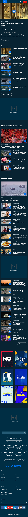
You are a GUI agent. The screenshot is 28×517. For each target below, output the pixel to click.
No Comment (4, 144)
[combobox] (14, 433)
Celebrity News (21, 452)
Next (16, 480)
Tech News (15, 226)
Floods (21, 459)
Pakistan (15, 328)
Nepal (14, 288)
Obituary (18, 455)
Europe (2, 474)
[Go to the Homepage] (5, 1)
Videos (16, 486)
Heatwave (9, 455)
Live (25, 1)
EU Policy (17, 477)
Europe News (16, 203)
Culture (3, 486)
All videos (21, 343)
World (16, 474)
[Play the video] (14, 11)
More (2, 502)
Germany (10, 448)
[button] (6, 94)
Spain (16, 445)
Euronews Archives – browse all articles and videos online (6, 493)
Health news (16, 297)
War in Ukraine (7, 445)
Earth (2, 480)
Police (23, 445)
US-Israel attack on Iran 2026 (14, 441)
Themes (3, 470)
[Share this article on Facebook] (2, 29)
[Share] (8, 29)
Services (3, 499)
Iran (2, 197)
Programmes (4, 489)
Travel (16, 483)
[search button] (24, 433)
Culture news (16, 211)
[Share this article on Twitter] (5, 29)
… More (5, 40)
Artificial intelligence (8, 452)
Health (18, 448)
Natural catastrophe (10, 459)
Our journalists (18, 489)
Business (3, 477)
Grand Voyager (16, 219)
